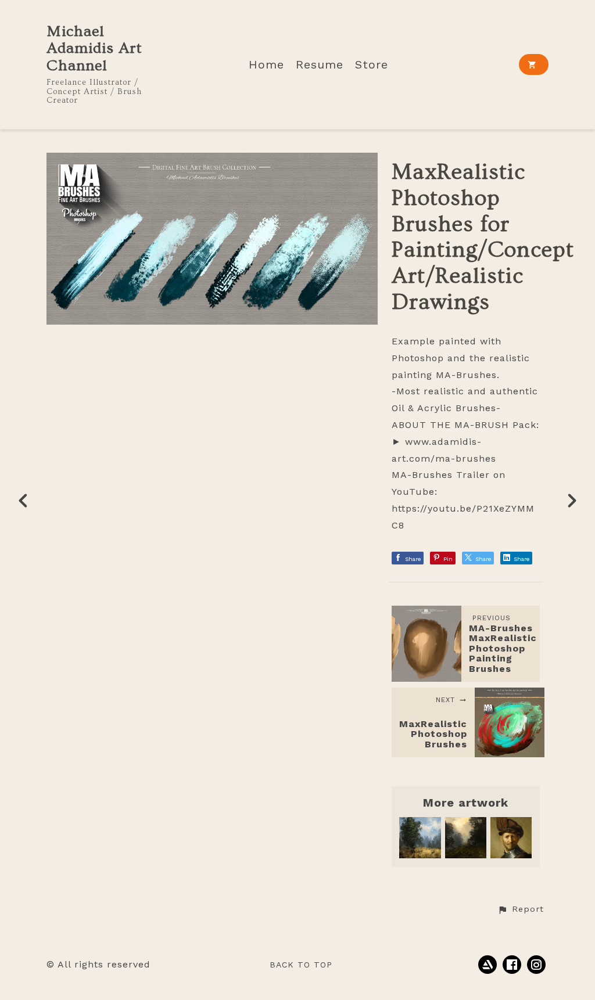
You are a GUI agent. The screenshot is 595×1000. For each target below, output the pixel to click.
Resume (319, 64)
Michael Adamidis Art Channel (94, 48)
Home (266, 64)
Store (371, 64)
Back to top (301, 964)
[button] (521, 909)
